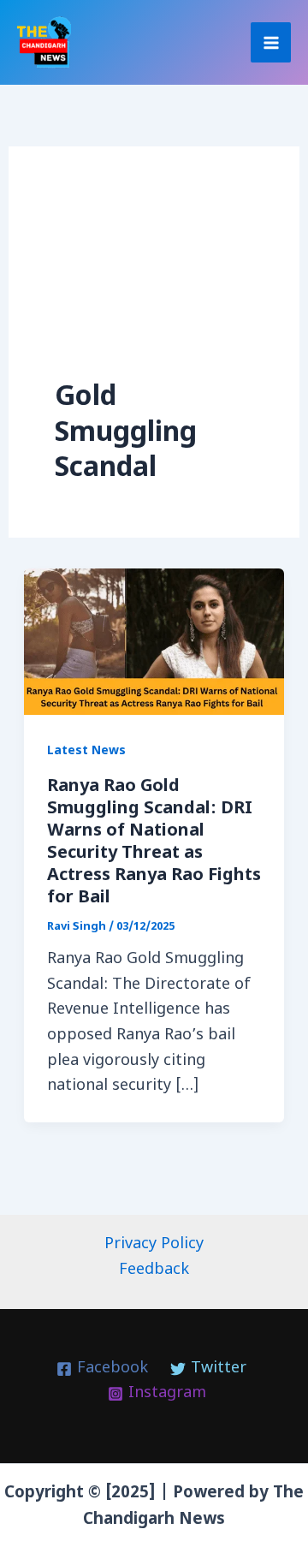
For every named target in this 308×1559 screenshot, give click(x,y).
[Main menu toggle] (271, 42)
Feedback (154, 1270)
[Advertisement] (154, 286)
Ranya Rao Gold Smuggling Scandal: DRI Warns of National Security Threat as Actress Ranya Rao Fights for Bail (154, 842)
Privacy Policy (154, 1244)
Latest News (86, 751)
